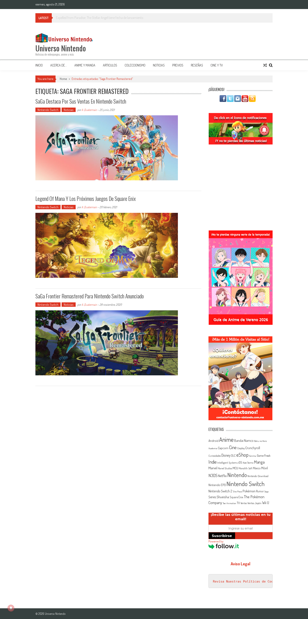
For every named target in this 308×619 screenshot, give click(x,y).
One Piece (237, 491)
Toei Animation (229, 503)
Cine (233, 447)
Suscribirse (222, 536)
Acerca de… (58, 65)
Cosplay (241, 448)
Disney (225, 455)
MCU (235, 468)
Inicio (39, 65)
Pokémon (249, 491)
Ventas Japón (254, 503)
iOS (240, 462)
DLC (233, 455)
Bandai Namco (244, 440)
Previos (177, 65)
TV (238, 503)
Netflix (222, 475)
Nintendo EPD (217, 485)
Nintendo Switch (48, 110)
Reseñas (197, 65)
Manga (259, 462)
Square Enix (236, 497)
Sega (266, 491)
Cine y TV (217, 65)
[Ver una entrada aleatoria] (265, 65)
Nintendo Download (257, 476)
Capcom (223, 448)
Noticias (159, 65)
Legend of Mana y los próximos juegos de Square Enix (85, 198)
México (257, 468)
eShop (242, 454)
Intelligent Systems (227, 462)
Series (212, 497)
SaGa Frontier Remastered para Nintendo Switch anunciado (89, 296)
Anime (226, 439)
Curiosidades (214, 455)
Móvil (264, 468)
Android (213, 440)
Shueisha (223, 496)
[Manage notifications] (11, 608)
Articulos (110, 65)
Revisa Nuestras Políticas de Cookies (247, 581)
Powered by (215, 541)
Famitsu (252, 455)
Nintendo (237, 474)
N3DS (212, 475)
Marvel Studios (225, 468)
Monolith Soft (245, 468)
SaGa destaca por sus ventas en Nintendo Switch (80, 101)
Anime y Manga (84, 65)
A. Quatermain (89, 110)
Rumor (260, 491)
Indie (212, 462)
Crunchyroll (252, 448)
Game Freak (263, 455)
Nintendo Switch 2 (220, 491)
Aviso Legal (240, 563)
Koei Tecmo (248, 462)
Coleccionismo (135, 65)
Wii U (265, 502)
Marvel (212, 468)
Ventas (244, 503)
